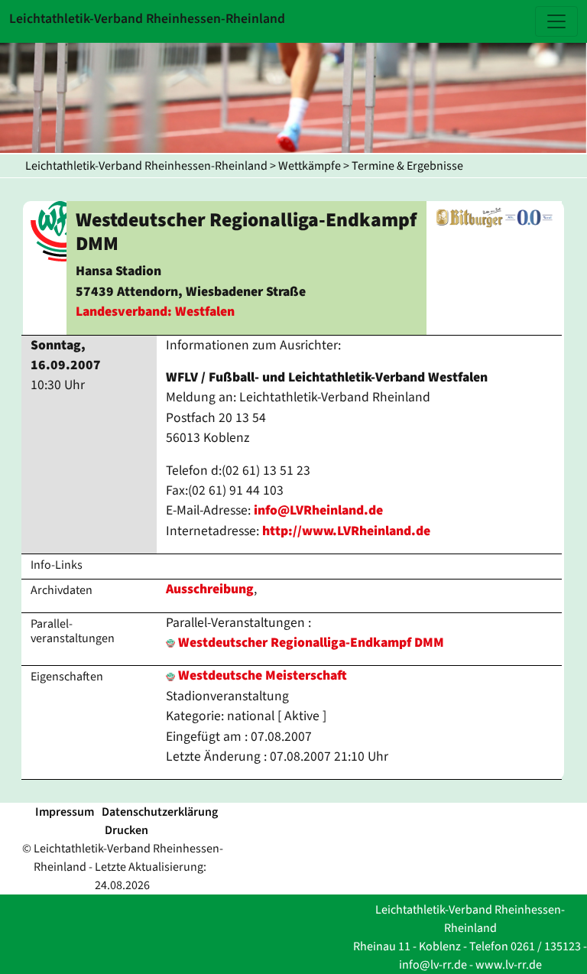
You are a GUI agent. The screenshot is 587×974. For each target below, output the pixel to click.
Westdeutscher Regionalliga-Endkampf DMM (311, 642)
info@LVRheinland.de (318, 510)
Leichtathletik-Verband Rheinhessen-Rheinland (146, 165)
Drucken (126, 830)
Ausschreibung (210, 589)
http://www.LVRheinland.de (346, 531)
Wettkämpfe (309, 165)
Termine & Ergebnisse (407, 165)
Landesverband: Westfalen (155, 311)
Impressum (64, 812)
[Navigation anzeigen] (556, 21)
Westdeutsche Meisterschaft (261, 675)
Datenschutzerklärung (160, 812)
